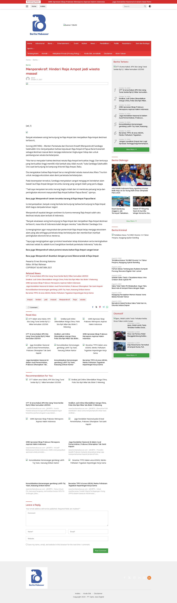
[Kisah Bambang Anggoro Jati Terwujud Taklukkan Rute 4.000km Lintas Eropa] (121, 201)
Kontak (45, 53)
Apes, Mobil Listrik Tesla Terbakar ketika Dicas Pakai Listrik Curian (136, 326)
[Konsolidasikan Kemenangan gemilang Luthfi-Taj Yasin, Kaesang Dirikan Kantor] (67, 351)
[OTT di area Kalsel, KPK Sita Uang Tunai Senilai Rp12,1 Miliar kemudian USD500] (38, 325)
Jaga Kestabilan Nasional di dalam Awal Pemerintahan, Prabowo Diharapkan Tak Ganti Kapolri (136, 2)
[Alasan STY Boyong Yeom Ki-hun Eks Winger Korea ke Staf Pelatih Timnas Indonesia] (142, 201)
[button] (145, 6)
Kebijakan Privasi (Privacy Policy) (66, 53)
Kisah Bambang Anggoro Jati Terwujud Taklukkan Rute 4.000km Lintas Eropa (120, 211)
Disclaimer (108, 53)
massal (53, 299)
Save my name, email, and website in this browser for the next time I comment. (59, 544)
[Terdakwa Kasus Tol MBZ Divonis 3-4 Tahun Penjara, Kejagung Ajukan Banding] (131, 245)
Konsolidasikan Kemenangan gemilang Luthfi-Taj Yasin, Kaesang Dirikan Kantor (58, 290)
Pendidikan (104, 43)
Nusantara (126, 43)
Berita (28, 65)
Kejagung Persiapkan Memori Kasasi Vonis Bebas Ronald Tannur (129, 295)
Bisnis (50, 43)
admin (33, 78)
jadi (45, 299)
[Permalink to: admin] (28, 78)
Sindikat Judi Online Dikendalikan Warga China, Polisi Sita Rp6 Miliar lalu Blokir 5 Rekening (62, 279)
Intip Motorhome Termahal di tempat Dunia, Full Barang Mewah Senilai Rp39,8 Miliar (138, 346)
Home (34, 6)
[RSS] (149, 578)
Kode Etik (87, 593)
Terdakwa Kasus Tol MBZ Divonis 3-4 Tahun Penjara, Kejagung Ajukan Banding (129, 261)
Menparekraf (64, 299)
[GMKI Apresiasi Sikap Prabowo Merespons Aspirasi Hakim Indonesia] (95, 325)
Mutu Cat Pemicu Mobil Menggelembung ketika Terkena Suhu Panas (136, 335)
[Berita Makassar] (39, 25)
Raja (75, 299)
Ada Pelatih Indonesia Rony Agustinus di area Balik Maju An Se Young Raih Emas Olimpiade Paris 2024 (130, 190)
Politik (116, 43)
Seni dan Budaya (142, 43)
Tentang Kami (32, 53)
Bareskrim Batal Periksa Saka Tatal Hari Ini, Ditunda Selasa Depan (129, 304)
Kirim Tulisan (121, 53)
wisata (82, 299)
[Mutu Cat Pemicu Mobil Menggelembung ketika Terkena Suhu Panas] (120, 335)
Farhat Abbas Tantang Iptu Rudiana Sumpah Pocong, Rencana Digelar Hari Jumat (130, 270)
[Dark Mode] (150, 6)
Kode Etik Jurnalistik (92, 53)
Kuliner (84, 43)
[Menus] (27, 6)
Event (76, 43)
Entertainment (63, 43)
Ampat (30, 299)
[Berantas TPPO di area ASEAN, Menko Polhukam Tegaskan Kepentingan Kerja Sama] (95, 351)
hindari (38, 299)
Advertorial (39, 43)
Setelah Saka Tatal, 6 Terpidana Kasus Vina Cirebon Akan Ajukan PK (129, 278)
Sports (30, 48)
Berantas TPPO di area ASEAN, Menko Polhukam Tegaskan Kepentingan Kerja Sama (60, 293)
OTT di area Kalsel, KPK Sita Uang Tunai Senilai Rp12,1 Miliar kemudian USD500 (57, 276)
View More (130, 149)
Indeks (42, 6)
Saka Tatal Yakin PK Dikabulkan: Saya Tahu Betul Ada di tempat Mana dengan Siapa (129, 287)
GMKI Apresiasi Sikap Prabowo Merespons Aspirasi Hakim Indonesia (60, 2)
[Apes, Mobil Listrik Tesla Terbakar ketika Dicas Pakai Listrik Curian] (131, 320)
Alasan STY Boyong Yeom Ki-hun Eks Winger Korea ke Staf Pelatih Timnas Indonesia (141, 211)
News (93, 43)
